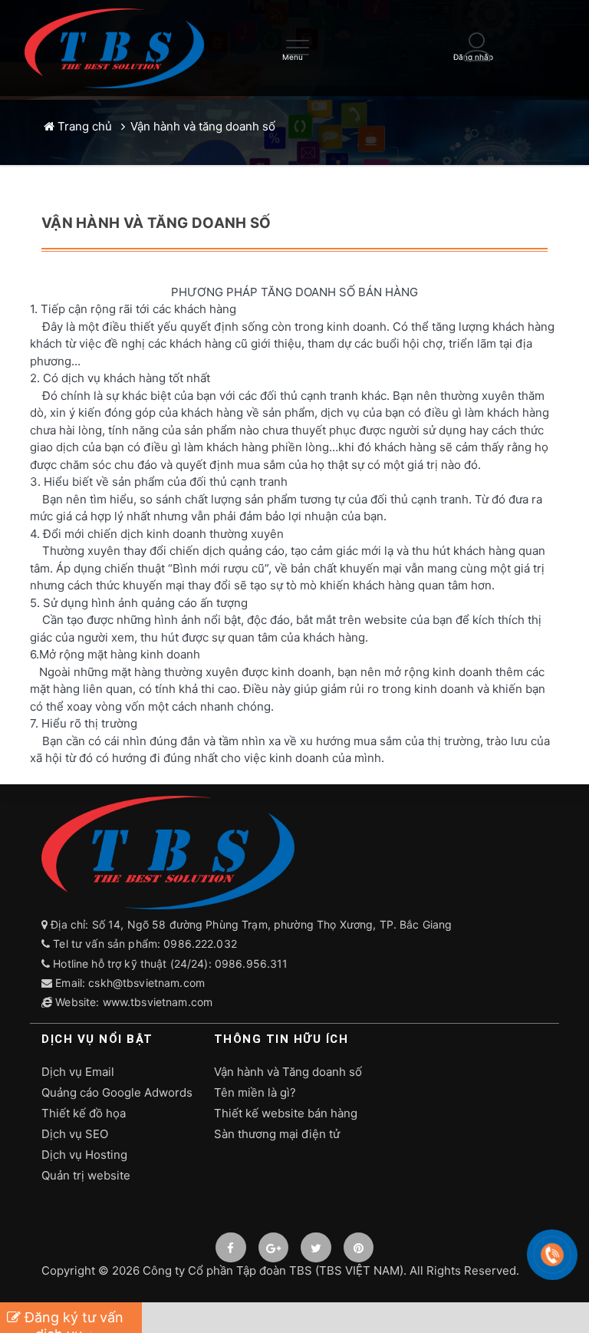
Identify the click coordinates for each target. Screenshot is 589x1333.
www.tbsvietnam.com (158, 1001)
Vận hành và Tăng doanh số (288, 1071)
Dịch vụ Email (77, 1071)
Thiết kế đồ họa (83, 1113)
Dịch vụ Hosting (84, 1154)
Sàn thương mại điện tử (277, 1134)
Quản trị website (85, 1175)
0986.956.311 (253, 963)
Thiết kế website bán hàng (285, 1113)
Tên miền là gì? (255, 1092)
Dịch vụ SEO (74, 1134)
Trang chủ (83, 126)
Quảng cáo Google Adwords (116, 1092)
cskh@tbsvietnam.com (146, 982)
